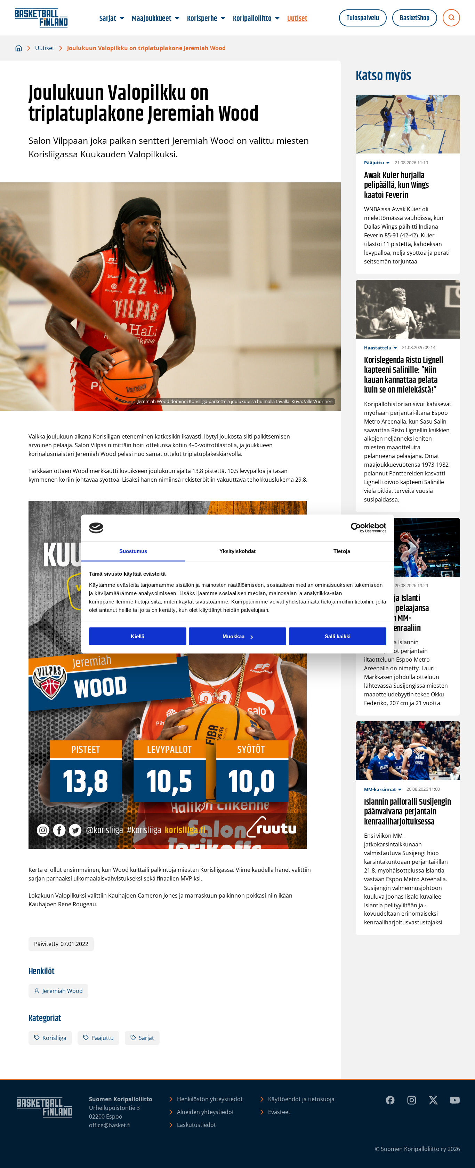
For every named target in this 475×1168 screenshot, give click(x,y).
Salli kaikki (338, 636)
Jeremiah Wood (62, 991)
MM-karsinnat (380, 789)
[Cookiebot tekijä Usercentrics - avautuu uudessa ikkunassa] (355, 528)
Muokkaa (233, 636)
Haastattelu (378, 348)
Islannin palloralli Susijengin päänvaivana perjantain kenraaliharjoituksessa (407, 812)
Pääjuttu (102, 1038)
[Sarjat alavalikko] (122, 18)
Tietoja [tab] (341, 551)
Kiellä (137, 636)
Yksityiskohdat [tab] (237, 551)
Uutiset (44, 48)
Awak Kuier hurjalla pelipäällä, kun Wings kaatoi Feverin (396, 186)
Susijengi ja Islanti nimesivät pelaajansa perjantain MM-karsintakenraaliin (396, 613)
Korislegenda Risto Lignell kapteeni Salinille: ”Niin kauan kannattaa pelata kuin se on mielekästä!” (403, 375)
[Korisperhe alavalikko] (223, 18)
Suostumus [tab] (133, 551)
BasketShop (414, 18)
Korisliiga (54, 1038)
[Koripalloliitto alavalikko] (277, 18)
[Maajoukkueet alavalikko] (177, 18)
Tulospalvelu (363, 18)
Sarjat (146, 1038)
